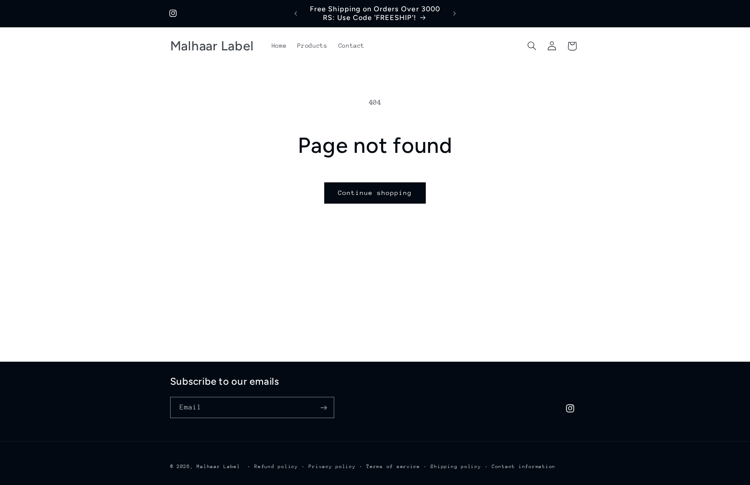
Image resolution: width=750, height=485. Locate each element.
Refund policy (276, 466)
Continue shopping (375, 192)
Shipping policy (456, 466)
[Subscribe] (323, 407)
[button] (532, 46)
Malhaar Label (218, 466)
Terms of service (393, 466)
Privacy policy (332, 466)
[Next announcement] (454, 13)
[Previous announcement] (295, 13)
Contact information (524, 466)
